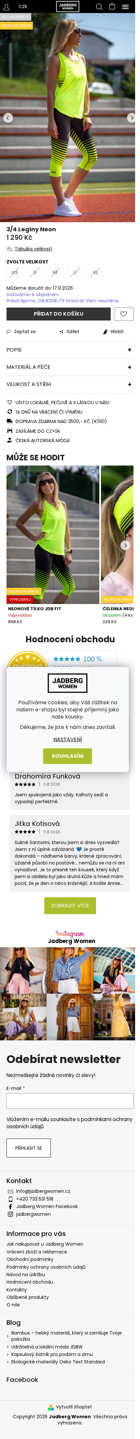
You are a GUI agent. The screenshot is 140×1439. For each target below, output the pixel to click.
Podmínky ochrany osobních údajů (46, 1267)
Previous (8, 118)
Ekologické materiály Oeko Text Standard (58, 1362)
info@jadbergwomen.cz (43, 1191)
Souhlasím (68, 756)
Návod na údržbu (26, 1274)
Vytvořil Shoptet (74, 1407)
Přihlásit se (28, 1148)
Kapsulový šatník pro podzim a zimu (52, 1354)
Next (132, 118)
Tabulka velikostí (33, 249)
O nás (13, 1304)
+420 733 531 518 (34, 1199)
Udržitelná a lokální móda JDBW (47, 1347)
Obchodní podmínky (30, 1259)
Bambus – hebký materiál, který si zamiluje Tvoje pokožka (66, 1336)
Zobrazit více (70, 905)
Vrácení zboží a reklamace (37, 1252)
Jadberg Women (71, 941)
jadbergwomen (33, 1214)
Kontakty (17, 1290)
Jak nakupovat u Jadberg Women (45, 1244)
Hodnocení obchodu (30, 1282)
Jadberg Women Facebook (47, 1206)
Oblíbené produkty (28, 1297)
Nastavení (67, 739)
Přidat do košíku (58, 314)
